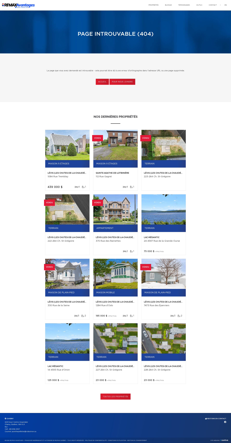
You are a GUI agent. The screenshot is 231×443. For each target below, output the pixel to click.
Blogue (168, 5)
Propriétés (154, 5)
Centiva (224, 440)
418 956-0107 (14, 429)
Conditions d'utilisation (117, 440)
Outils (199, 5)
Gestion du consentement (137, 440)
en (226, 5)
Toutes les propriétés (115, 397)
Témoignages (184, 5)
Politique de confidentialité (96, 440)
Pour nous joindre (122, 82)
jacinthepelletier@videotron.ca (24, 431)
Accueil (102, 82)
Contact (213, 5)
